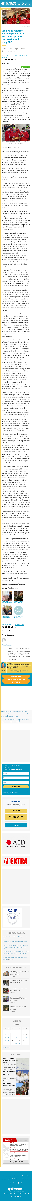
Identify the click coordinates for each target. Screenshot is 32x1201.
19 (8, 1040)
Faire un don (16, 676)
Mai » (8, 1047)
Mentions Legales (6, 1179)
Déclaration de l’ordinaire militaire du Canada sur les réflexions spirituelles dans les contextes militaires (15, 947)
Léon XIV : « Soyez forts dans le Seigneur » (14, 936)
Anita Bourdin (19, 55)
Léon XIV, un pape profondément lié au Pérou (9, 1060)
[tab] (9, 1140)
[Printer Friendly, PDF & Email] (25, 67)
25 (5, 1043)
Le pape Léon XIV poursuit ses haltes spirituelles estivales (9, 1085)
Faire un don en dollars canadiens (16, 681)
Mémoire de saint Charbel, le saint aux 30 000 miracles (18, 989)
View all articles (7, 645)
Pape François (5, 9)
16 (23, 1037)
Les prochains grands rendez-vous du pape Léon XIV (9, 1072)
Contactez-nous (26, 1179)
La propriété (17, 1176)
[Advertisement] (16, 699)
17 (26, 1037)
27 (12, 1043)
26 (8, 1043)
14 (16, 1037)
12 (8, 1037)
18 (5, 1040)
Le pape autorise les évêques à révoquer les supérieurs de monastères (18, 1008)
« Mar (4, 1047)
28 (16, 1043)
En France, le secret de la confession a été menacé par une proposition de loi (18, 998)
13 (12, 1037)
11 (5, 1037)
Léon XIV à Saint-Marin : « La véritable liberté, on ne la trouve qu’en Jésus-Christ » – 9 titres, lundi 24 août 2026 (16, 953)
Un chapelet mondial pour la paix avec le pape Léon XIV (18, 981)
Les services (26, 1176)
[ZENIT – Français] (9, 3)
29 (19, 1043)
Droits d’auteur (16, 1179)
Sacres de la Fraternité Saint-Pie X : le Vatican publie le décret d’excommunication (19, 973)
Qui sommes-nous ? (7, 1176)
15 (19, 1037)
